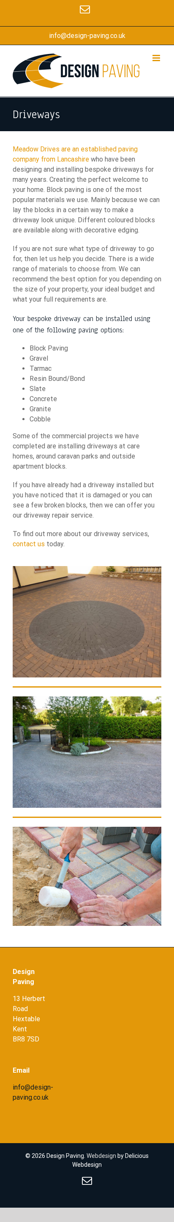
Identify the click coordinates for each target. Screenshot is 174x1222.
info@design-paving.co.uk (87, 36)
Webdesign (101, 1155)
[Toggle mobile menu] (156, 58)
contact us (29, 544)
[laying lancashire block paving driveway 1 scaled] (87, 830)
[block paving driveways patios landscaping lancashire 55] (87, 700)
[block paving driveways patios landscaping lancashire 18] (87, 569)
